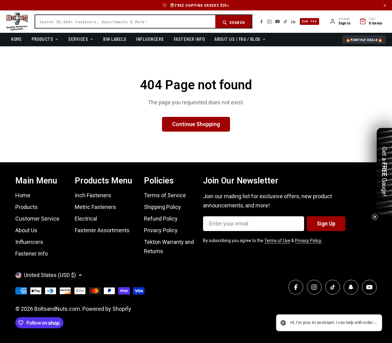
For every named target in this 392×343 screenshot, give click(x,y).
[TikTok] (285, 21)
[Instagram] (269, 21)
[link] (196, 134)
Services (78, 39)
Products (42, 39)
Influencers (150, 39)
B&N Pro (309, 21)
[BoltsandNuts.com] (17, 21)
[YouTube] (277, 21)
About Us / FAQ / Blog (237, 39)
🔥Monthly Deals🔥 (364, 39)
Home (16, 39)
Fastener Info (189, 39)
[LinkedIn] (293, 21)
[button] (366, 323)
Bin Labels (114, 39)
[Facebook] (261, 21)
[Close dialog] (265, 111)
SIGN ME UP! (196, 219)
